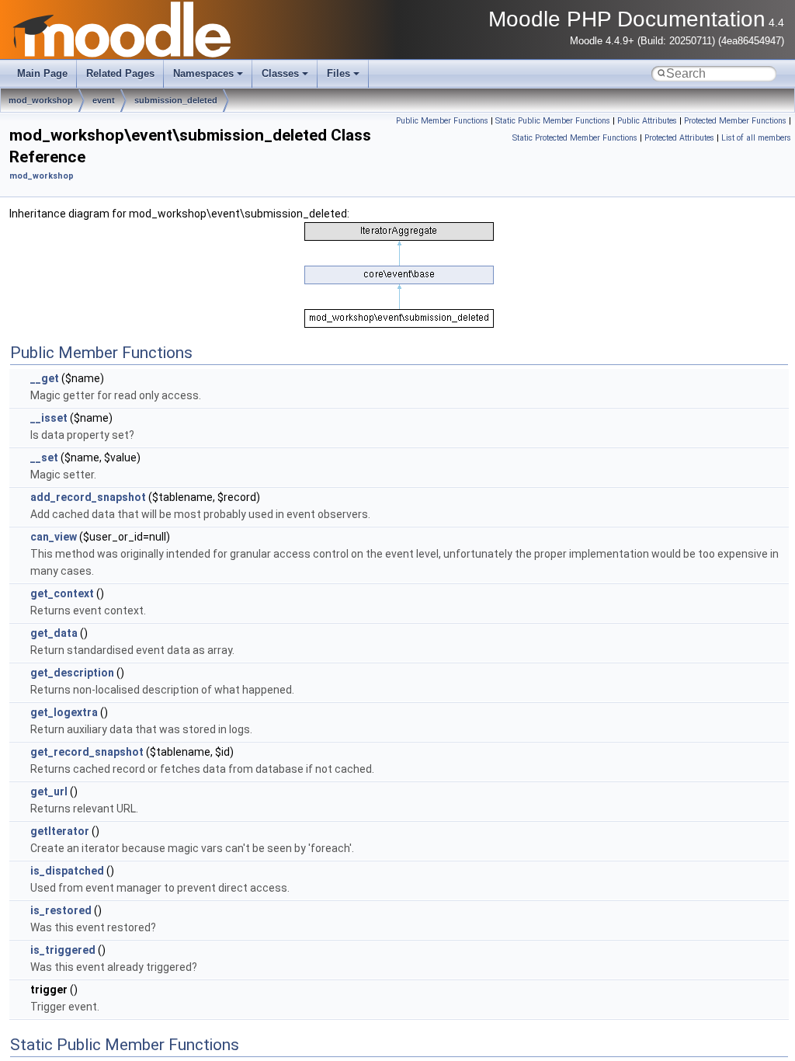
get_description (72, 672)
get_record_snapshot (87, 752)
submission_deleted (175, 100)
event (103, 100)
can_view (53, 536)
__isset (49, 418)
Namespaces (203, 73)
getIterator (59, 831)
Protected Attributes (679, 138)
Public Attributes (647, 121)
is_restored (61, 910)
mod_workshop (41, 100)
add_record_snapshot (88, 497)
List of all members (756, 138)
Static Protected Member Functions (574, 138)
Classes (280, 73)
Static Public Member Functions (552, 121)
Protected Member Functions (735, 121)
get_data (54, 633)
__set (44, 457)
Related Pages (120, 73)
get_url (49, 791)
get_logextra (64, 712)
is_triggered (62, 950)
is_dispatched (67, 870)
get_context (62, 593)
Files (338, 73)
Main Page (42, 73)
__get (44, 378)
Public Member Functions (442, 121)
